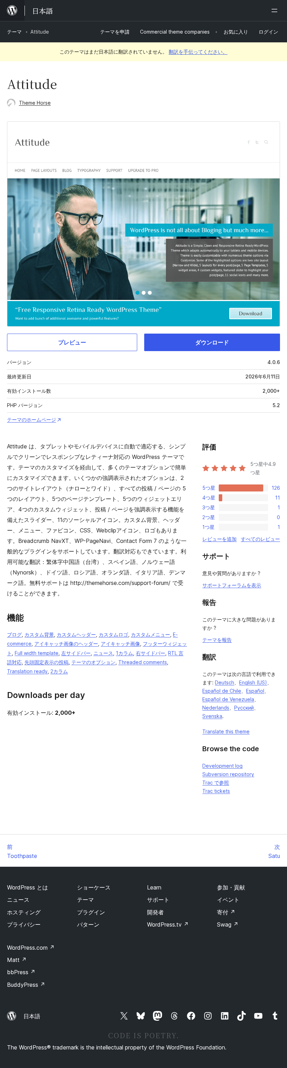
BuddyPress (26, 984)
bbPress (21, 972)
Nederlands (215, 708)
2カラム (59, 671)
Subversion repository (228, 774)
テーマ (14, 32)
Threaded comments (142, 662)
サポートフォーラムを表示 (231, 585)
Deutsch (224, 682)
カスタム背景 (39, 634)
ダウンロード (212, 342)
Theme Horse (35, 103)
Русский (244, 708)
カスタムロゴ (113, 634)
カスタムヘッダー (76, 634)
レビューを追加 (219, 539)
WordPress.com (31, 947)
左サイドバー (76, 653)
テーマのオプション (93, 662)
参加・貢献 (231, 887)
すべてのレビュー (260, 539)
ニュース (103, 653)
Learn (154, 887)
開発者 (155, 912)
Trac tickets (216, 791)
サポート (158, 899)
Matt (17, 959)
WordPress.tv (168, 924)
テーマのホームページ (31, 420)
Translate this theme (226, 731)
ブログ (14, 634)
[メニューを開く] (276, 10)
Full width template (36, 653)
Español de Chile (221, 691)
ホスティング (24, 912)
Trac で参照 (215, 783)
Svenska (212, 716)
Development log (222, 766)
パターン (88, 924)
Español (255, 691)
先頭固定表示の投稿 (46, 662)
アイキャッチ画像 (120, 644)
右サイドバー (150, 653)
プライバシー (24, 924)
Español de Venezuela (228, 699)
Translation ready (27, 671)
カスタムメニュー (150, 634)
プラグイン (91, 912)
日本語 (31, 1016)
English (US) (253, 682)
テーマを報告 (217, 640)
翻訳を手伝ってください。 (198, 52)
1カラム (124, 653)
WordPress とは (27, 887)
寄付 (226, 912)
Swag (227, 924)
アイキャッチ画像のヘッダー (66, 644)
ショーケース (94, 887)
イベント (228, 899)
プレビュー (72, 342)
